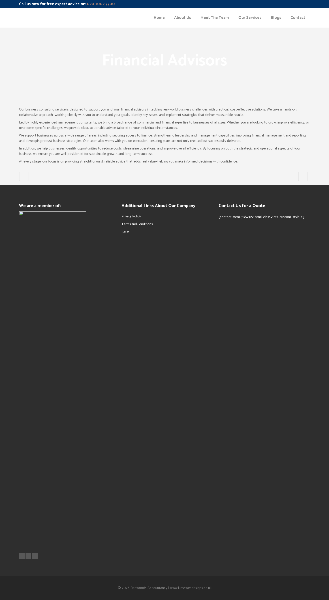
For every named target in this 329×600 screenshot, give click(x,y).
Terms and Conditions (137, 224)
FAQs (125, 232)
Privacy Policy (131, 216)
